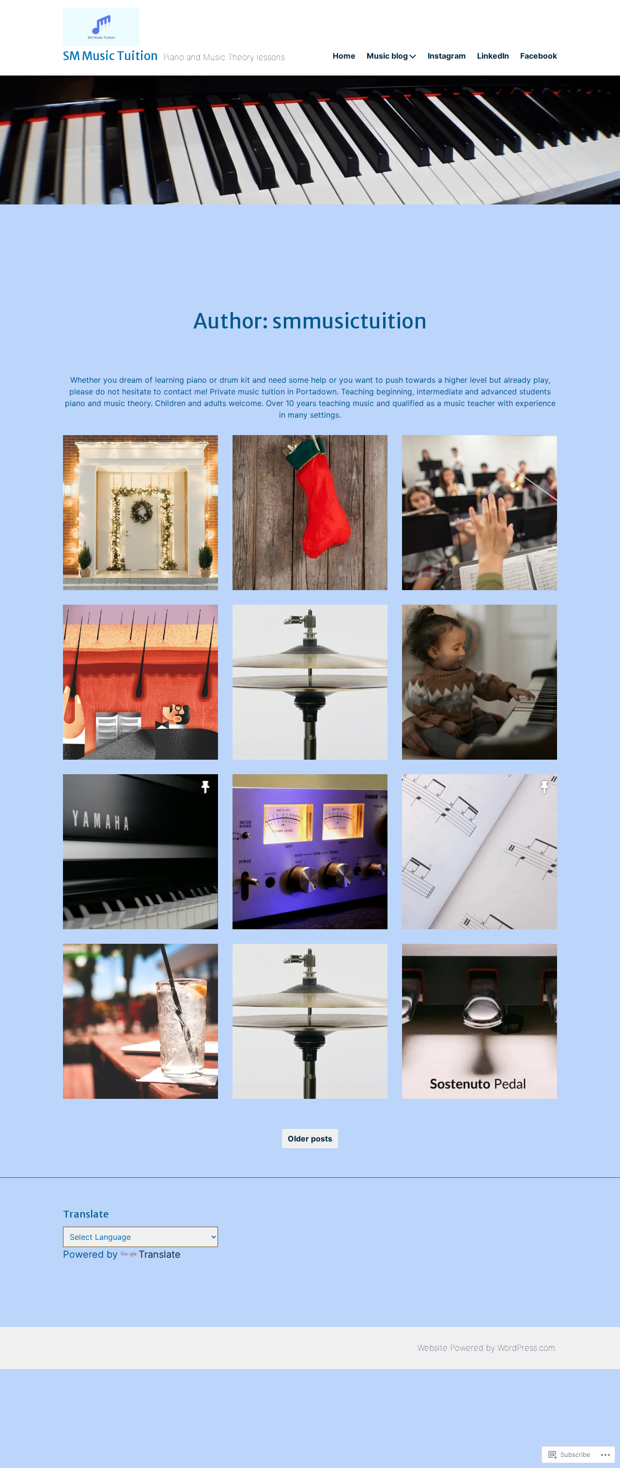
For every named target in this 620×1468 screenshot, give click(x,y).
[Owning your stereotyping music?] (140, 682)
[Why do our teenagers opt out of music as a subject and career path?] (479, 512)
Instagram (447, 56)
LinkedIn (493, 56)
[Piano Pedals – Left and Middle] (479, 1021)
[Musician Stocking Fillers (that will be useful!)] (310, 512)
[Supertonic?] (140, 1021)
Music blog (387, 56)
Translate (160, 1254)
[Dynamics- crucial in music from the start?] (310, 851)
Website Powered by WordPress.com (486, 1348)
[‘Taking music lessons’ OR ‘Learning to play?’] (479, 682)
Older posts (310, 1138)
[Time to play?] (310, 682)
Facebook (538, 56)
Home (344, 56)
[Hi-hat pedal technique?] (310, 1021)
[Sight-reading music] (479, 851)
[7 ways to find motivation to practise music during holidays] (140, 512)
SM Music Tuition (110, 55)
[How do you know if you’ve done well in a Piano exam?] (140, 851)
